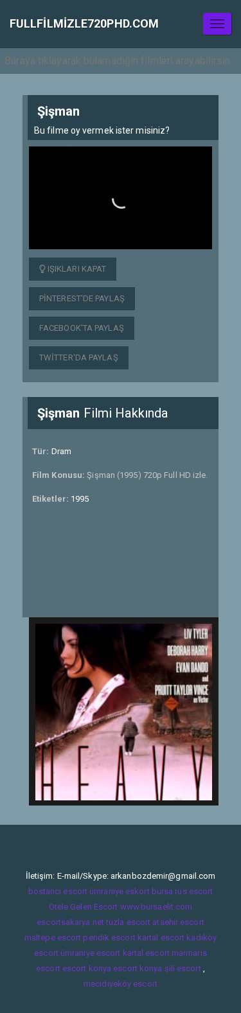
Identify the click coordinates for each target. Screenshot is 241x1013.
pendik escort (109, 937)
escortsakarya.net (70, 922)
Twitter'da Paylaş (78, 357)
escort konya (86, 968)
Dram (61, 451)
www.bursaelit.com (156, 907)
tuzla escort (128, 922)
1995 (80, 499)
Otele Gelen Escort (83, 907)
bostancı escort (58, 891)
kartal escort (161, 937)
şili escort (183, 968)
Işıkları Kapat (76, 269)
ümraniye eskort (119, 891)
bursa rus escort (182, 891)
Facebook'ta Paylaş (81, 328)
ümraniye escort (90, 953)
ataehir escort (178, 922)
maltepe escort (52, 937)
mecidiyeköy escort (120, 984)
